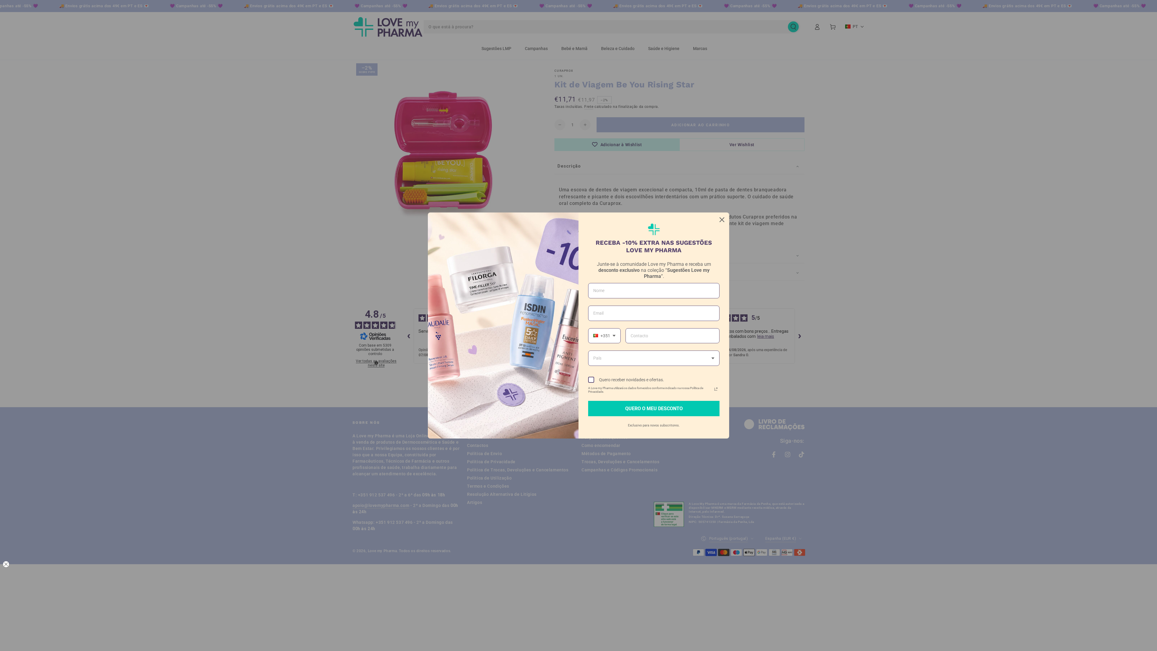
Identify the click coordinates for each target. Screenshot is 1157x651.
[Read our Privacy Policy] (716, 389)
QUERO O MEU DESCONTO (654, 408)
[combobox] (604, 336)
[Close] (722, 219)
